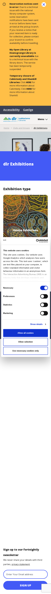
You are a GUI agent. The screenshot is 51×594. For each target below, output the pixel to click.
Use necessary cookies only (25, 351)
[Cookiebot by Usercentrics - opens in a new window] (36, 241)
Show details (36, 324)
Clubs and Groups (21, 128)
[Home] (16, 119)
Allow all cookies (26, 333)
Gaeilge (28, 110)
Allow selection (25, 342)
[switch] (44, 296)
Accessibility (11, 110)
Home (6, 128)
